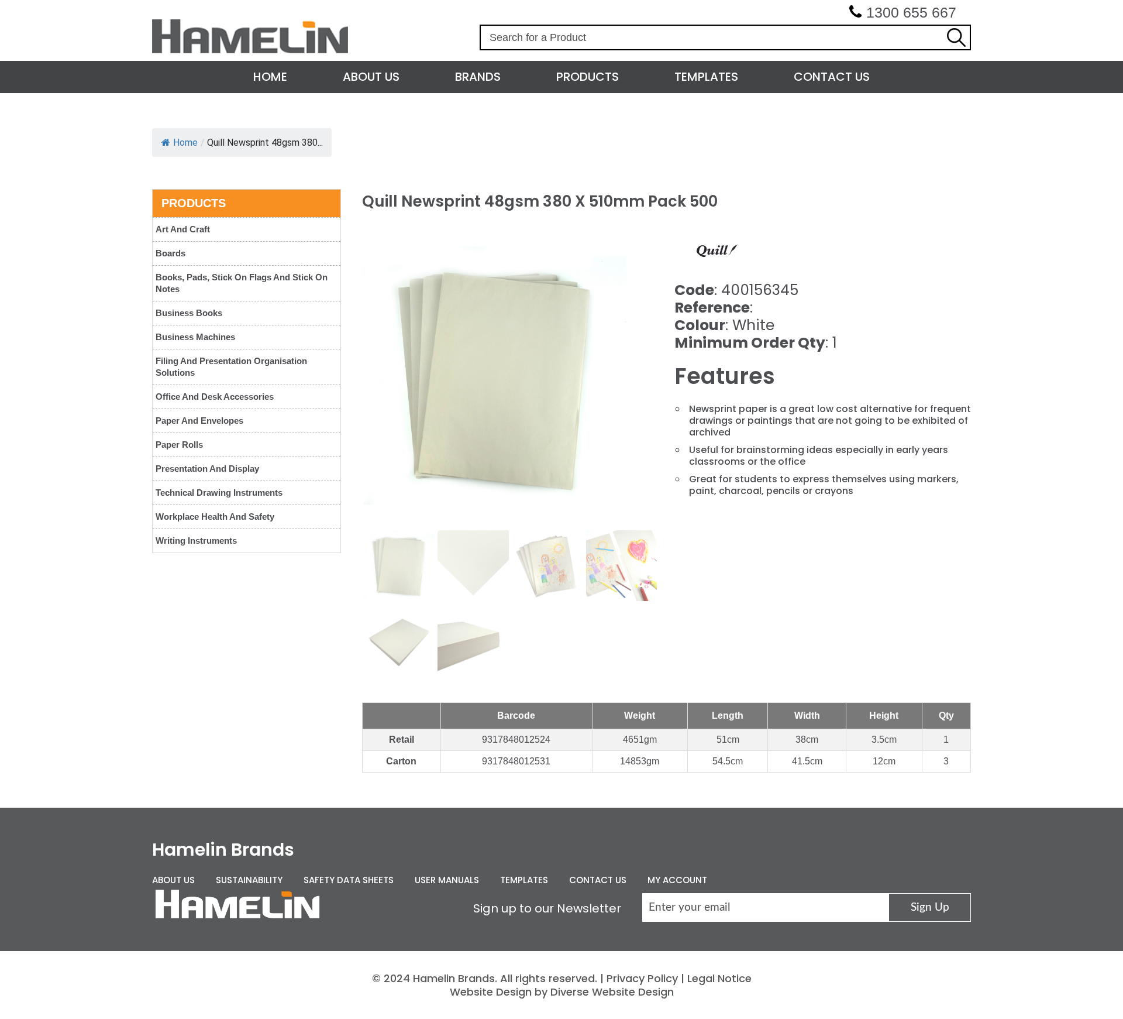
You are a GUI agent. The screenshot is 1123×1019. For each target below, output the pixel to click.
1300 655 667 (911, 12)
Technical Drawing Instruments (219, 493)
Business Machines (195, 337)
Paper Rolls (179, 445)
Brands (478, 76)
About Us (371, 76)
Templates (706, 76)
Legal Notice (719, 978)
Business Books (189, 313)
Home (270, 76)
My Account (677, 880)
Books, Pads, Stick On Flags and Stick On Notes (242, 283)
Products (587, 76)
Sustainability (249, 880)
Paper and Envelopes (199, 421)
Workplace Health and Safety (215, 516)
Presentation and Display (207, 469)
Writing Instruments (196, 540)
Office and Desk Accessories (215, 397)
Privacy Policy (642, 978)
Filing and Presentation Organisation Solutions (231, 367)
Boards (170, 253)
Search (956, 37)
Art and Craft (183, 229)
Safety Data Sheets (349, 880)
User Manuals (447, 880)
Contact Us (832, 76)
